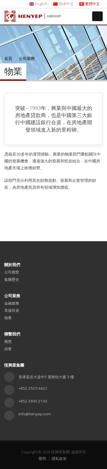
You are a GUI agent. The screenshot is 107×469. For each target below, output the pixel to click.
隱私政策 (59, 458)
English (41, 3)
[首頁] (32, 11)
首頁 (8, 58)
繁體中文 (92, 3)
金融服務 (11, 303)
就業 (8, 348)
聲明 (42, 458)
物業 (8, 317)
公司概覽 (11, 272)
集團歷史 (11, 279)
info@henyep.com (35, 413)
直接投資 (11, 310)
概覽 (8, 341)
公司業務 (27, 58)
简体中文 (66, 3)
